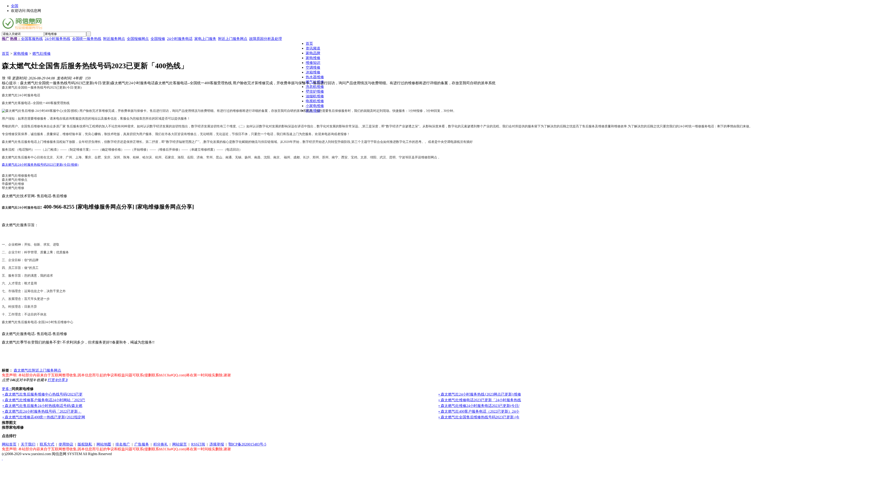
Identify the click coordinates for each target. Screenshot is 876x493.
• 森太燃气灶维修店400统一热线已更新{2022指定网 (44, 417)
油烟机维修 (315, 96)
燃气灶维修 (41, 53)
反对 (21, 380)
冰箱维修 (313, 72)
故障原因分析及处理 (265, 39)
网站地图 (103, 444)
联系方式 (47, 444)
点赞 (9, 380)
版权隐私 (85, 444)
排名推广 (122, 444)
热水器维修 (315, 77)
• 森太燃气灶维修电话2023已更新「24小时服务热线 (479, 400)
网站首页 (9, 444)
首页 (5, 53)
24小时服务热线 (57, 39)
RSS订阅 (198, 444)
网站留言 (179, 444)
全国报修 (158, 39)
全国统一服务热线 (86, 39)
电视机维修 (315, 101)
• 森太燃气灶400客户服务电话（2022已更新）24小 (478, 411)
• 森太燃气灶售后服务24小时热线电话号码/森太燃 (42, 406)
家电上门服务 (205, 39)
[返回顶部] (2, 458)
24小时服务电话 (180, 39)
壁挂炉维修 (315, 91)
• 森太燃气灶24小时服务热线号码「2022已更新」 (42, 411)
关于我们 (28, 444)
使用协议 (66, 444)
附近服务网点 (114, 39)
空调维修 (313, 67)
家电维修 (20, 53)
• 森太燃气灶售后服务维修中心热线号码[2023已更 (43, 394)
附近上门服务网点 (232, 39)
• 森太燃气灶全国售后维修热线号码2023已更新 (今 (478, 417)
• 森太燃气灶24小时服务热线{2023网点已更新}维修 (479, 394)
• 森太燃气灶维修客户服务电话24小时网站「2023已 (44, 400)
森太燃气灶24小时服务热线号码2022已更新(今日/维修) (40, 164)
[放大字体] (3, 77)
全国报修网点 (138, 39)
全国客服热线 (32, 39)
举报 (31, 380)
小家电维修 (315, 106)
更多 (7, 389)
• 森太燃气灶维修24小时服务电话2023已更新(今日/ (478, 406)
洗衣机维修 (315, 87)
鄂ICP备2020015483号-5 (247, 444)
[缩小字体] (9, 77)
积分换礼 (160, 444)
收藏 (41, 380)
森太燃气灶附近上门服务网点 (37, 370)
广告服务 (141, 444)
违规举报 (216, 444)
